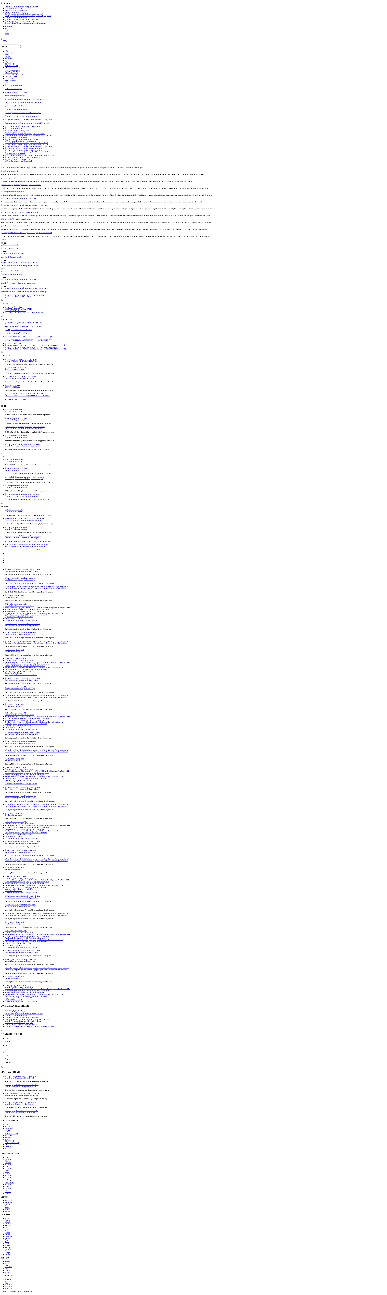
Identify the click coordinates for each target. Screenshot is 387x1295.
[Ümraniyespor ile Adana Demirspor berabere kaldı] (21, 1085)
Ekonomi (8, 1159)
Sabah (7, 1218)
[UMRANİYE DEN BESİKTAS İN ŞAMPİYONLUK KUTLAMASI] (28, 394)
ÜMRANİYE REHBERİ (13, 76)
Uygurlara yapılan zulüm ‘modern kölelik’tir (19, 617)
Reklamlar (8, 1263)
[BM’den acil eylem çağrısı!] (14, 595)
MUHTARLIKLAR (11, 73)
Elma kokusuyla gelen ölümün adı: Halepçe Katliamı (21, 571)
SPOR (7, 55)
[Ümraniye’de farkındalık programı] (16, 137)
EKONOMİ (9, 58)
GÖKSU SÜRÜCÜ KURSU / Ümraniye (46, 347)
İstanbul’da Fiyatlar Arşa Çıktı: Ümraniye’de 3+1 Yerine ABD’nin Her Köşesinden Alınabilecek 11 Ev (37, 608)
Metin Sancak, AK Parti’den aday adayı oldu (19, 1023)
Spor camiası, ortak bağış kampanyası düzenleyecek (21, 1095)
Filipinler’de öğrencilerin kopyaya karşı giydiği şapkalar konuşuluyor (27, 609)
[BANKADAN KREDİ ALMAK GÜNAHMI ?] (21, 376)
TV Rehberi (8, 1204)
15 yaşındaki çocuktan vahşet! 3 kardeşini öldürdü (21, 620)
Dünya (7, 1157)
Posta (6, 1227)
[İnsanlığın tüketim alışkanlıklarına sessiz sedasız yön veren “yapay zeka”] (29, 135)
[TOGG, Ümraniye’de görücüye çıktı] (17, 159)
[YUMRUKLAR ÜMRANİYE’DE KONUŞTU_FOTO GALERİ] (27, 312)
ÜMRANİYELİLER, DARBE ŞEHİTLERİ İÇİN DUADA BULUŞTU (28, 340)
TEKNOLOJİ (9, 64)
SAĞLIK (8, 57)
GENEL (7, 1130)
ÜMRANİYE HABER (12, 67)
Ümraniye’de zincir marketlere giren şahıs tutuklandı (21, 7)
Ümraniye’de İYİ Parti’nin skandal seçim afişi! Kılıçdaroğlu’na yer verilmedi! (29, 1026)
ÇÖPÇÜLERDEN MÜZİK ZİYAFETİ (17, 333)
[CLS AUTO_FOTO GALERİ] (15, 311)
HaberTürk (8, 1224)
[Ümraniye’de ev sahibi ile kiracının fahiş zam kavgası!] (23, 139)
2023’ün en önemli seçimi (13, 8)
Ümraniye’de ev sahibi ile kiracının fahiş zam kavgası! (22, 19)
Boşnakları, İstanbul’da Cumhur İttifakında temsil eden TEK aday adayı (23, 292)
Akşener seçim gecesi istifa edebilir (16, 10)
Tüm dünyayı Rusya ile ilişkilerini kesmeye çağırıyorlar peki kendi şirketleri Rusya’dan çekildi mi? (36, 588)
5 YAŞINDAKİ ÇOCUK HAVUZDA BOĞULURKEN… (24, 326)
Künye (7, 32)
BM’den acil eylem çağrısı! (13, 597)
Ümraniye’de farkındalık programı (16, 17)
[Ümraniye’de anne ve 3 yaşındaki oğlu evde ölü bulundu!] (24, 148)
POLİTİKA (8, 53)
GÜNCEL (8, 51)
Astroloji (7, 1208)
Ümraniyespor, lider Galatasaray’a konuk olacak (20, 1113)
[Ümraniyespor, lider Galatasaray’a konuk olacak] (21, 1111)
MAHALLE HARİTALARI (14, 75)
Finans (7, 1172)
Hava (6, 1190)
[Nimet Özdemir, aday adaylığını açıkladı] (18, 161)
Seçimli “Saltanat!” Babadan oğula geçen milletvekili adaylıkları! (25, 23)
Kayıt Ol (7, 28)
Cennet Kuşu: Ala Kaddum (13, 618)
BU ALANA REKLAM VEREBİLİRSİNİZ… (52, 345)
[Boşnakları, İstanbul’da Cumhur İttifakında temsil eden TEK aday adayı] (28, 146)
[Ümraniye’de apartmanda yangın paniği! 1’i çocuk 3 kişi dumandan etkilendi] (30, 155)
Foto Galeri (8, 1200)
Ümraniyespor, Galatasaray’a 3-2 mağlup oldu (19, 1104)
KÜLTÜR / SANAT (11, 66)
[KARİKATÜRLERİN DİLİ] (14, 307)
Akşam (7, 1229)
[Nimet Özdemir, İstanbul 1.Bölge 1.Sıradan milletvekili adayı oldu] (26, 145)
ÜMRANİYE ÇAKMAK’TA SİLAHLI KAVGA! (21, 361)
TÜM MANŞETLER (12, 1143)
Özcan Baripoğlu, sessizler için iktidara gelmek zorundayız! (24, 14)
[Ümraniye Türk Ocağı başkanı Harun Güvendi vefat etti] (23, 150)
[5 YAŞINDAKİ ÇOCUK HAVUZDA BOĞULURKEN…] (25, 323)
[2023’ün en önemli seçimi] (14, 128)
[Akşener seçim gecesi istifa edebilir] (17, 130)
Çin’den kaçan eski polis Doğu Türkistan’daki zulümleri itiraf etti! (26, 615)
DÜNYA (8, 62)
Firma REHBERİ (10, 78)
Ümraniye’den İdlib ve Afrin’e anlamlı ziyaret (19, 606)
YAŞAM (8, 1148)
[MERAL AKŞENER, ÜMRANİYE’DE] (18, 309)
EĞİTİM (7, 60)
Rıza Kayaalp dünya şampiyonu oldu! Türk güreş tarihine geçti (25, 611)
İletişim (7, 34)
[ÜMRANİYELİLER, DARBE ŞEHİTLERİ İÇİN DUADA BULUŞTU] (29, 336)
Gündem (7, 1161)
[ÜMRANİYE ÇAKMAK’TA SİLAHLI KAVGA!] (22, 359)
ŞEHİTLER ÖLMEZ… (12, 387)
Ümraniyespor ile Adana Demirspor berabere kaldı (21, 1086)
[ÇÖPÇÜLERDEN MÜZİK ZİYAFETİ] (18, 330)
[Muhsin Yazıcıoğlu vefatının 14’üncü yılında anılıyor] (22, 157)
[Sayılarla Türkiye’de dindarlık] (15, 154)
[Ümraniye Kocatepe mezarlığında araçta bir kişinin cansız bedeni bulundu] (29, 152)
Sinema (7, 1206)
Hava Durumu (9, 1183)
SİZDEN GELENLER (12, 80)
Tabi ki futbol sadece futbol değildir (16, 604)
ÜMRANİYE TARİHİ (12, 71)
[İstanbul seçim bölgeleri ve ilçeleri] (16, 132)
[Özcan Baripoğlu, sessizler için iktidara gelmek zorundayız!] (25, 134)
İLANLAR (17, 343)
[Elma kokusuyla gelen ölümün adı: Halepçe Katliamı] (22, 569)
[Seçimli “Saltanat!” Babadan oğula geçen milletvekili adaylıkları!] (26, 143)
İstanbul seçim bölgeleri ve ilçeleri (15, 12)
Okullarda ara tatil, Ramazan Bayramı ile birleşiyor (21, 1024)
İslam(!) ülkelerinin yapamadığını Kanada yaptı (20, 580)
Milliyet (7, 1222)
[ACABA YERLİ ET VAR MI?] (16, 368)
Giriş (6, 30)
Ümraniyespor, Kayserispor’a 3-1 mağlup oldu (19, 21)
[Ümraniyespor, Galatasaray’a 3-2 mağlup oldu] (20, 1102)
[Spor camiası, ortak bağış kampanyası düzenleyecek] (22, 1093)
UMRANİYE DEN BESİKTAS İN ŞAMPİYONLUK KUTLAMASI (27, 396)
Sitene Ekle (8, 26)
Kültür (7, 1170)
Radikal (7, 1225)
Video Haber (9, 1146)
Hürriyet (7, 1220)
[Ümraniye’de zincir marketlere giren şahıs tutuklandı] (22, 126)
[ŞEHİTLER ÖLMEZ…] (13, 385)
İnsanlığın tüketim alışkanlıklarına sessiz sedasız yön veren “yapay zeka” (28, 16)
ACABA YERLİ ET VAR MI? (15, 370)
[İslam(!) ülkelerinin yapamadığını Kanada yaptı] (20, 578)
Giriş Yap (8, 1270)
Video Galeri (9, 1202)
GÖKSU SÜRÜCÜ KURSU (34, 295)
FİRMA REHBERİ (25, 297)
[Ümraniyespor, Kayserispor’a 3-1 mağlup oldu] (20, 141)
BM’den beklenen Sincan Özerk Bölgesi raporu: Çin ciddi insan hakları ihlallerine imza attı (34, 613)
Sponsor (7, 1261)
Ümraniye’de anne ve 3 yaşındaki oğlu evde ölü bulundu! (23, 1021)
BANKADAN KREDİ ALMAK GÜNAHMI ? (20, 378)
